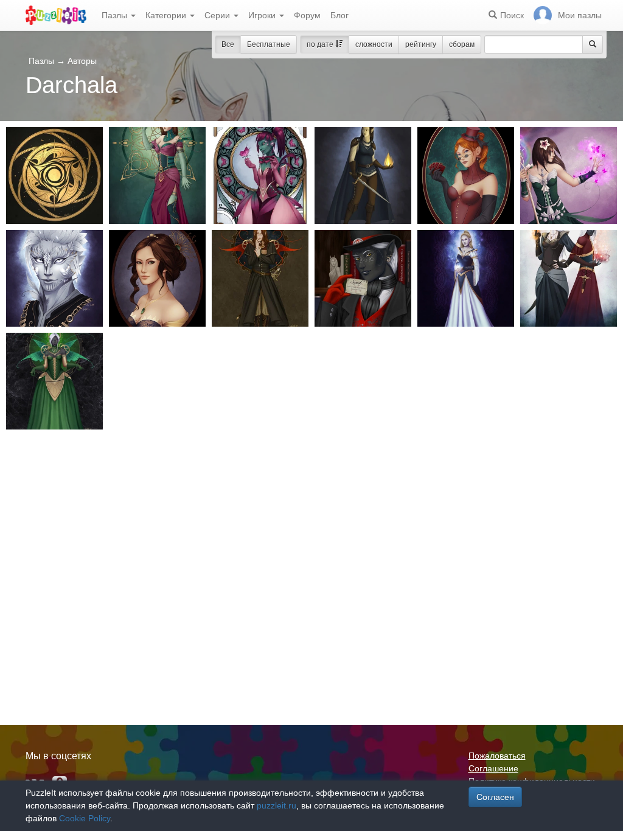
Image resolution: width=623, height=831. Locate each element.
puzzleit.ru (276, 805)
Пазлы (116, 15)
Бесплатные (268, 44)
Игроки (263, 15)
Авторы (82, 61)
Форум (307, 15)
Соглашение (493, 768)
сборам (462, 44)
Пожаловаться (497, 755)
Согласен (495, 797)
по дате (321, 44)
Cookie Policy (84, 818)
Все (227, 44)
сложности (373, 44)
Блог (339, 15)
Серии (218, 15)
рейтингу (420, 44)
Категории (167, 15)
